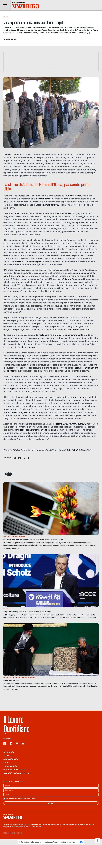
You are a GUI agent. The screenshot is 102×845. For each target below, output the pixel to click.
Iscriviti (51, 803)
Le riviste (8, 756)
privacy (32, 798)
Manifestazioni (14, 677)
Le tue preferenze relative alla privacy (60, 842)
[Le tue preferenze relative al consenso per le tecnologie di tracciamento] (97, 840)
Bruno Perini (11, 39)
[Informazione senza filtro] (51, 816)
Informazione (20, 536)
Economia (6, 536)
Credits (19, 833)
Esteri (5, 17)
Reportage (8, 752)
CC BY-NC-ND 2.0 (73, 450)
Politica (24, 677)
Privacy (6, 833)
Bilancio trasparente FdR (16, 773)
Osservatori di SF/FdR (14, 770)
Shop (6, 763)
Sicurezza (31, 677)
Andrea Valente (12, 690)
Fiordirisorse (10, 766)
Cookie (12, 833)
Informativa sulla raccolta (30, 842)
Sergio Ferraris (12, 549)
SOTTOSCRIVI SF (10, 759)
